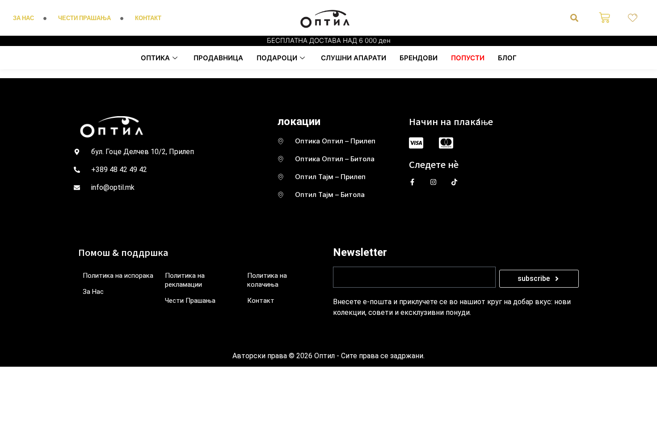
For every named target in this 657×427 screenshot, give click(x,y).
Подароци (277, 58)
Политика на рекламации (185, 280)
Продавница (218, 58)
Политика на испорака (118, 276)
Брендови (419, 58)
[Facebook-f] (412, 182)
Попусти (467, 58)
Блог (507, 58)
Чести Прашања (190, 301)
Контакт (260, 301)
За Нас (93, 292)
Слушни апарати (353, 58)
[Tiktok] (454, 182)
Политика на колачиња (267, 280)
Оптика (155, 58)
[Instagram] (433, 182)
